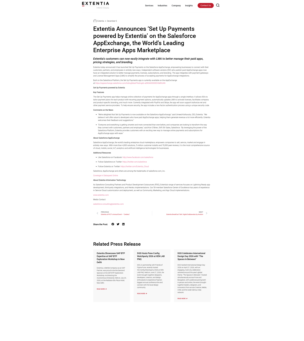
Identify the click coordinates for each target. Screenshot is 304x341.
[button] (112, 224)
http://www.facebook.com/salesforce (138, 157)
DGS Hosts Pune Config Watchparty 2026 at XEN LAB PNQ (151, 256)
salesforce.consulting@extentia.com (108, 204)
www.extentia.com (101, 195)
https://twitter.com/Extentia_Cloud (135, 166)
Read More (101, 289)
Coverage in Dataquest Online (105, 175)
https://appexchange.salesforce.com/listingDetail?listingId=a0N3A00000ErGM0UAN (130, 83)
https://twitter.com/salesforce (134, 162)
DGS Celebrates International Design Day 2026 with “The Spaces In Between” (191, 256)
